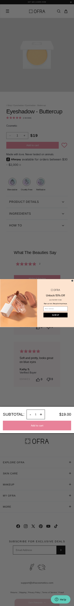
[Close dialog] (72, 281)
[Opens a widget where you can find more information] (60, 599)
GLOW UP (55, 315)
